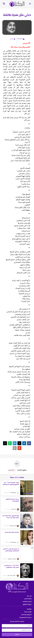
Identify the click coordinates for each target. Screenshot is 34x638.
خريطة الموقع (27, 604)
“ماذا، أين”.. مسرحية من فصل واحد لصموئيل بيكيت (11, 567)
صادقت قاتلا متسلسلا (12, 532)
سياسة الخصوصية (25, 617)
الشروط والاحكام (26, 614)
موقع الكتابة (21, 470)
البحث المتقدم (27, 601)
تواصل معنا (28, 612)
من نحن (29, 596)
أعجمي (12, 39)
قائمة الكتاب (28, 599)
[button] (29, 443)
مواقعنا (29, 609)
